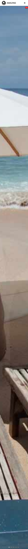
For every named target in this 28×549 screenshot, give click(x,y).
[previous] (1, 279)
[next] (26, 279)
